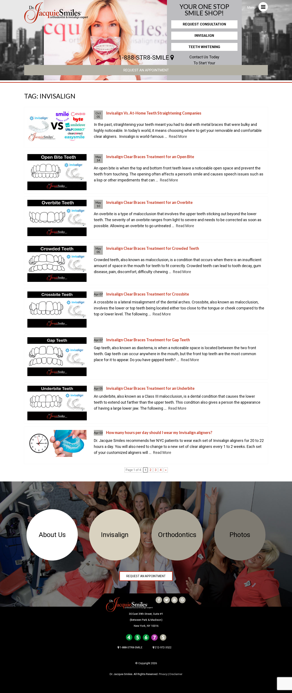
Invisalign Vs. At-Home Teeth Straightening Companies (153, 113)
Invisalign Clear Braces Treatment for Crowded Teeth (152, 248)
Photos (239, 535)
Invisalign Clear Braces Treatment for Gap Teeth (148, 339)
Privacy (163, 674)
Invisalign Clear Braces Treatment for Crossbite (147, 294)
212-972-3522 (162, 647)
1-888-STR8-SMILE (144, 57)
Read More (178, 136)
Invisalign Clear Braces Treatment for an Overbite (149, 202)
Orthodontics (177, 535)
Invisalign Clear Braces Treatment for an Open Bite (150, 156)
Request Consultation (204, 24)
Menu (251, 8)
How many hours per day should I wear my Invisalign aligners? (159, 432)
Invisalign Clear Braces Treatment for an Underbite (150, 388)
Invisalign (204, 35)
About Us (52, 535)
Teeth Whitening (204, 47)
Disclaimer (175, 674)
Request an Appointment (146, 70)
